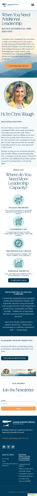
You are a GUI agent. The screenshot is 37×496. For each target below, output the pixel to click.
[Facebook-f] (8, 447)
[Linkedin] (4, 447)
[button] (32, 5)
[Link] (13, 447)
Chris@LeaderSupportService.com (15, 438)
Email (3, 400)
